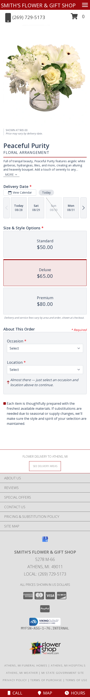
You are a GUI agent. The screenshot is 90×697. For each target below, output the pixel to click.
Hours (77, 693)
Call (16, 693)
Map (46, 693)
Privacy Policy (15, 680)
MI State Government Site (62, 673)
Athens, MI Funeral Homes (25, 665)
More (9, 174)
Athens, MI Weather (22, 673)
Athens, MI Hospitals (68, 665)
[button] (78, 18)
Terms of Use (76, 680)
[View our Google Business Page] (45, 541)
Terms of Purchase (46, 680)
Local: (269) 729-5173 (45, 574)
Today (46, 192)
